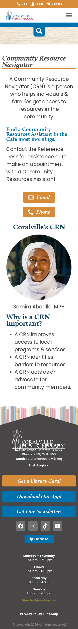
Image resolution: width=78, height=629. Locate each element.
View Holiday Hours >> (39, 600)
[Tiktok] (45, 526)
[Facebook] (20, 526)
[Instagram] (33, 526)
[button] (69, 15)
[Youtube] (57, 526)
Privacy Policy (31, 614)
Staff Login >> (39, 465)
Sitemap (51, 614)
